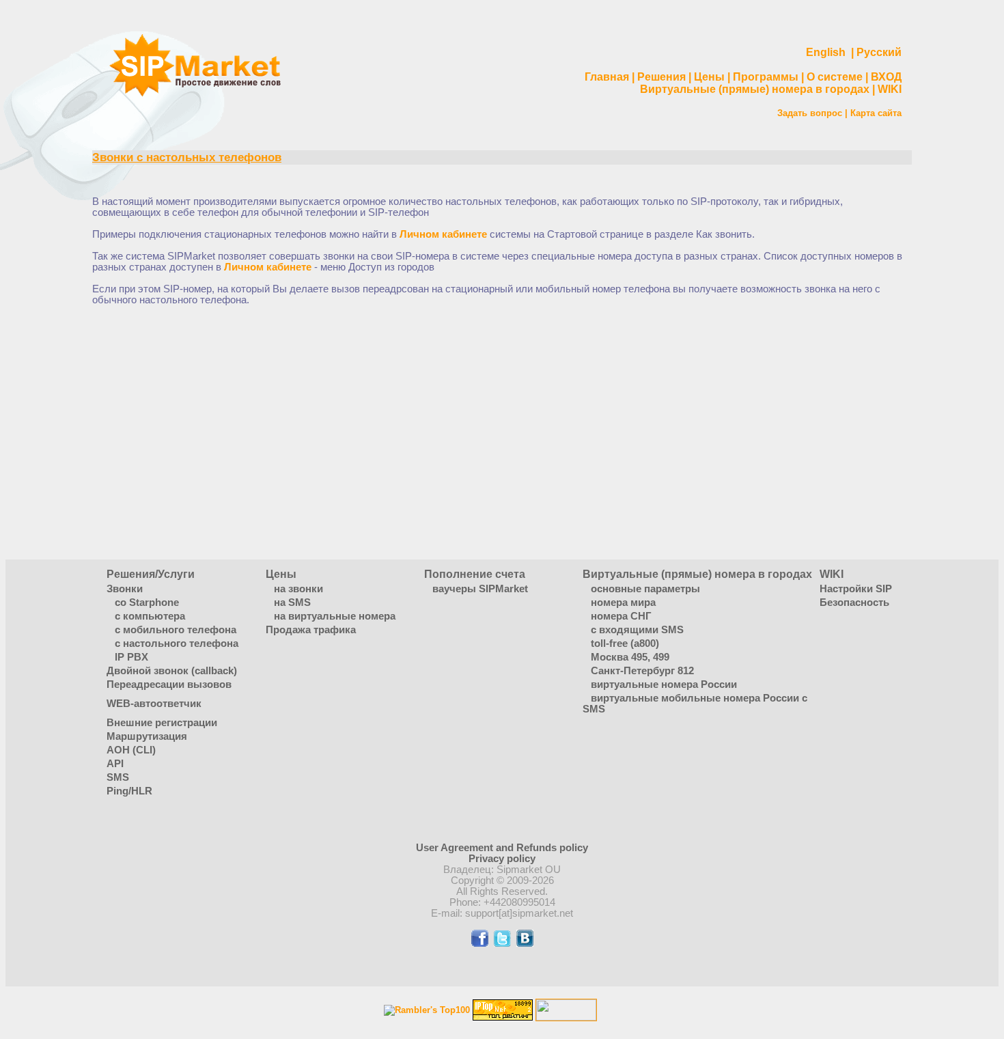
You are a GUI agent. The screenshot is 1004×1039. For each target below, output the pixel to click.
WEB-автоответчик (154, 703)
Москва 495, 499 (630, 657)
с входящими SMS (637, 629)
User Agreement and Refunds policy (502, 847)
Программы (765, 77)
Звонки (125, 588)
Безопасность (854, 602)
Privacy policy (502, 858)
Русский (879, 52)
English (826, 52)
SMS (118, 777)
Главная (607, 77)
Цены (709, 77)
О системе (835, 77)
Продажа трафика (311, 629)
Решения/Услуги (151, 574)
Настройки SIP (856, 588)
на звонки (298, 588)
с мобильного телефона (175, 629)
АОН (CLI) (131, 750)
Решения (661, 77)
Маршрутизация (147, 736)
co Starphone (147, 602)
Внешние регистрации (162, 722)
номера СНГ (621, 616)
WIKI (890, 89)
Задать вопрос (809, 113)
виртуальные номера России (664, 684)
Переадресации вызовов (169, 684)
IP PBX (131, 657)
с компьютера (150, 616)
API (115, 763)
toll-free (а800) (625, 643)
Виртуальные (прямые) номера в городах (754, 89)
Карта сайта (876, 113)
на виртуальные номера (334, 616)
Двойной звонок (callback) (172, 670)
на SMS (292, 602)
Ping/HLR (129, 791)
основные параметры (645, 588)
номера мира (623, 602)
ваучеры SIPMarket (480, 588)
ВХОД (886, 77)
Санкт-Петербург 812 (642, 670)
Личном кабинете (443, 234)
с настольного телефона (176, 643)
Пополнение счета (474, 574)
